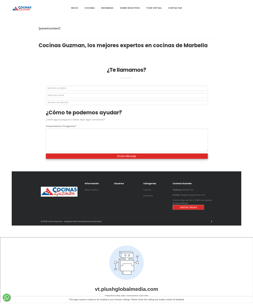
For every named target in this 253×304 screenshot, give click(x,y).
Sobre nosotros (91, 190)
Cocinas (147, 190)
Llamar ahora (188, 207)
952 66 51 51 (188, 190)
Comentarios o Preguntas (61, 126)
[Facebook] (211, 221)
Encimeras (148, 195)
